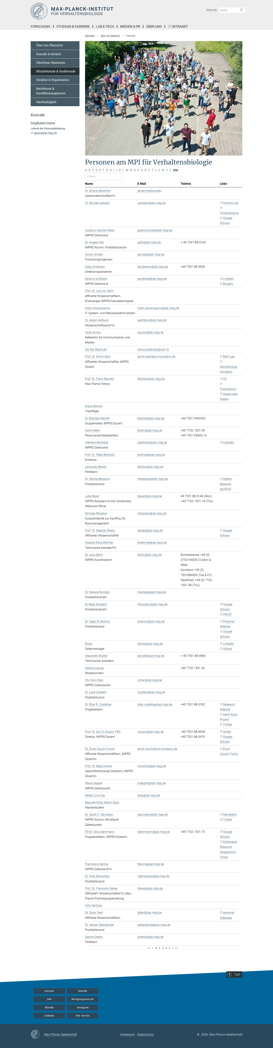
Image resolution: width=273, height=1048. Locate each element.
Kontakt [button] (38, 115)
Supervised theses (228, 396)
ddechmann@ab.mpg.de (153, 832)
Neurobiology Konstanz (228, 369)
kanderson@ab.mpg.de (152, 266)
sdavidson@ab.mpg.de (152, 814)
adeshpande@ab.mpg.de (153, 925)
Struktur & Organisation (52, 80)
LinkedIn (228, 279)
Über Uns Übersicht (49, 45)
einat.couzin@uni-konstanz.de (157, 749)
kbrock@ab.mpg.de (150, 644)
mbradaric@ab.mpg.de (152, 604)
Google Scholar (226, 220)
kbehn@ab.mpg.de (149, 430)
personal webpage (227, 915)
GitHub (227, 649)
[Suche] (241, 10)
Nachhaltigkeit (46, 102)
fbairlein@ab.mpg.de (151, 379)
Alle (175, 170)
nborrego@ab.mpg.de (151, 592)
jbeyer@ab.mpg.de (149, 496)
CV (225, 379)
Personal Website (227, 624)
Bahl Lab (229, 356)
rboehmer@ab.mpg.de (152, 542)
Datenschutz (145, 1034)
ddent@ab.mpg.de (149, 912)
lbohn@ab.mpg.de (149, 555)
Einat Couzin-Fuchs (229, 751)
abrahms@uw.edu (149, 191)
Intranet (180, 26)
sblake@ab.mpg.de (150, 530)
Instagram (83, 1007)
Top (237, 975)
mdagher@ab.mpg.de (151, 783)
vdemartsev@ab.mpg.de (153, 876)
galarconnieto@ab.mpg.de (154, 230)
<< (148, 948)
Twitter (227, 724)
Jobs (49, 999)
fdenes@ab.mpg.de (150, 888)
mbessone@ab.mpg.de (152, 479)
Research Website (227, 707)
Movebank (230, 814)
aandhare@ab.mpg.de (152, 279)
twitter (227, 732)
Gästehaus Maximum (50, 62)
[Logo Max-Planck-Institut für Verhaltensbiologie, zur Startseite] (100, 11)
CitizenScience (229, 213)
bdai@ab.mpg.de (148, 795)
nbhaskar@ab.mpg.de (151, 513)
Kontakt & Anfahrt (48, 54)
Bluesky (228, 284)
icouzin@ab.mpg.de (150, 732)
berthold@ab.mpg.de (151, 455)
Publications (228, 389)
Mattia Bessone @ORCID (226, 484)
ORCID (227, 614)
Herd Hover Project (229, 717)
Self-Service (83, 1015)
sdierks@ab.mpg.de (150, 937)
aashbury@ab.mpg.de (151, 320)
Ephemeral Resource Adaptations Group (228, 849)
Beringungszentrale (83, 999)
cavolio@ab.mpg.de (150, 332)
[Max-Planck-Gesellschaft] (37, 1034)
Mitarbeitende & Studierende (55, 71)
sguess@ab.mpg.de (45, 132)
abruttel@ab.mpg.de (150, 656)
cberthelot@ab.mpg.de (152, 442)
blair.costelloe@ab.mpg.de (154, 704)
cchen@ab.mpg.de (149, 680)
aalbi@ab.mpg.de (149, 242)
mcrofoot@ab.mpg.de (151, 766)
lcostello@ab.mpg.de (151, 692)
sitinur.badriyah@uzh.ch (153, 349)
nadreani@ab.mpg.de (151, 203)
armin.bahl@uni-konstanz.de (156, 356)
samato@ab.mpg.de (150, 254)
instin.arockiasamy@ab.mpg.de (158, 308)
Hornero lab (230, 203)
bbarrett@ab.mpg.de (150, 418)
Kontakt (82, 991)
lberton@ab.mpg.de (150, 467)
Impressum (127, 1034)
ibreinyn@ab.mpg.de (151, 621)
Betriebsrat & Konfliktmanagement (51, 91)
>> (176, 948)
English (211, 10)
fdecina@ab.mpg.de (150, 864)
